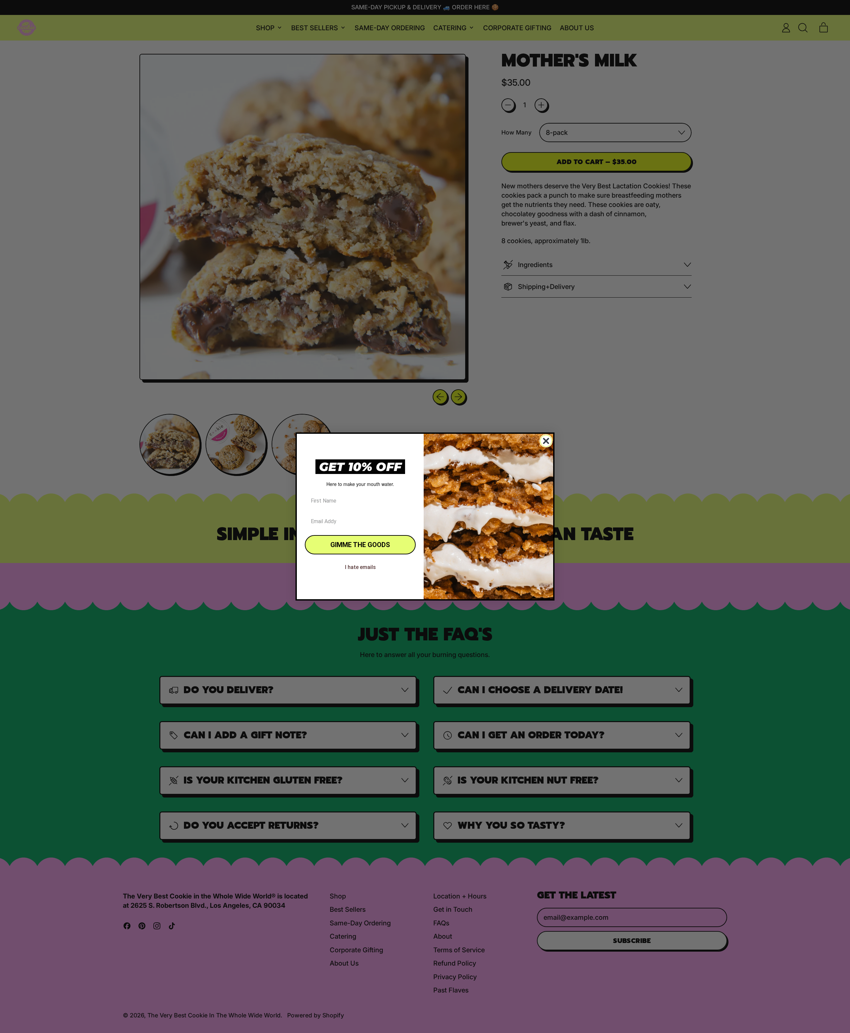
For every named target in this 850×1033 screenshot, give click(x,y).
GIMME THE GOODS (360, 545)
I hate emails (360, 567)
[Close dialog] (546, 441)
